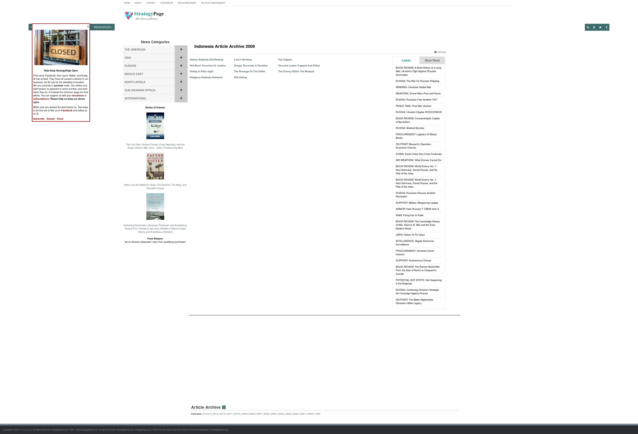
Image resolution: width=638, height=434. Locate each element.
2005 (273, 413)
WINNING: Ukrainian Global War (413, 87)
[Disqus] (324, 356)
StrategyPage (25, 429)
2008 (252, 413)
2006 (266, 413)
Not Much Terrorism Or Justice (208, 65)
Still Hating (240, 77)
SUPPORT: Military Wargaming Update (417, 202)
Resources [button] (102, 27)
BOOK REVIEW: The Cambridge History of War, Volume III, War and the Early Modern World (418, 224)
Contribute (166, 2)
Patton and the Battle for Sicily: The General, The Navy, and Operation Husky (155, 186)
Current (207, 413)
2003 (288, 413)
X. (38, 113)
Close (60, 118)
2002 (295, 413)
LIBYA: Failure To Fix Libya (410, 234)
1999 (317, 413)
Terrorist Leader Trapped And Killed (299, 65)
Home (127, 2)
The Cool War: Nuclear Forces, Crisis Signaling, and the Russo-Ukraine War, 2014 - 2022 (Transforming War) (155, 146)
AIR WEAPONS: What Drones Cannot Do (418, 160)
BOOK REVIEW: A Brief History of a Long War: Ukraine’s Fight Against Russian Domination (418, 71)
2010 (237, 413)
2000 (310, 413)
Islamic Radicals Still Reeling (206, 59)
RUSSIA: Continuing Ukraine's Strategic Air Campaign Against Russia (417, 291)
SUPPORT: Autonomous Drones (413, 260)
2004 (281, 413)
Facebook (67, 110)
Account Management (213, 2)
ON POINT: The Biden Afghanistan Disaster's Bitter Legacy (414, 301)
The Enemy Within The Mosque (296, 71)
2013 (215, 413)
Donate (51, 118)
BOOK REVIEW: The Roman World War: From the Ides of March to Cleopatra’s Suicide (418, 270)
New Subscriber (187, 2)
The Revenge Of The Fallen (249, 71)
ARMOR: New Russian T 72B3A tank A (417, 209)
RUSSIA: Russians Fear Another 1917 (416, 99)
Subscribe (39, 118)
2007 (259, 413)
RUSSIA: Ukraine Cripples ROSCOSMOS (419, 112)
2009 (244, 413)
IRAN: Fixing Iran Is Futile (409, 215)
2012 (222, 413)
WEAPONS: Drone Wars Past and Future (418, 93)
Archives (441, 52)
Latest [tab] (406, 60)
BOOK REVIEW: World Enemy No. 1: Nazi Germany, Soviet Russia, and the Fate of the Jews (416, 169)
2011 (230, 413)
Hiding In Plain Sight (201, 71)
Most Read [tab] (432, 60)
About (138, 2)
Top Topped (285, 59)
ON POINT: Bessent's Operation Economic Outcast (413, 145)
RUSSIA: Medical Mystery (410, 128)
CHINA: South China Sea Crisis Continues (419, 154)
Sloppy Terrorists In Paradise (251, 65)
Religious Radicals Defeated (206, 77)
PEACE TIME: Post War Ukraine (413, 106)
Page (149, 15)
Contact (151, 2)
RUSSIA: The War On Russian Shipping (417, 81)
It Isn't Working (243, 59)
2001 (303, 413)
